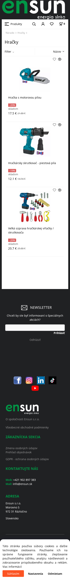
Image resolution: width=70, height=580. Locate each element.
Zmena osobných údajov (21, 448)
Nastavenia (35, 574)
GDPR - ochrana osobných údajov (27, 459)
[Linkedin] (41, 380)
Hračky (21, 32)
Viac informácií (12, 566)
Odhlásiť (35, 340)
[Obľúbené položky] (52, 24)
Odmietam (55, 574)
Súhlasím (13, 574)
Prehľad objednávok (19, 452)
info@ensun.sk (22, 484)
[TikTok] (52, 380)
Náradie (10, 32)
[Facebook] (17, 380)
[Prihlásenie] (43, 24)
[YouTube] (35, 388)
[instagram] (29, 380)
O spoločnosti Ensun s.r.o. (22, 419)
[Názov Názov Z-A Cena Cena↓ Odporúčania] (53, 51)
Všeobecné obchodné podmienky (27, 427)
